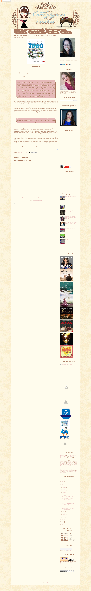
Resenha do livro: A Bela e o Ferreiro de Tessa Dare (67, 499)
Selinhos (74, 464)
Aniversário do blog (67, 464)
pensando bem (62, 472)
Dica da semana (74, 465)
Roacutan (20, 32)
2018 (63, 481)
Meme (75, 463)
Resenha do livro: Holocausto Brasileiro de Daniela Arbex (70, 211)
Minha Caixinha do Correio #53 (67, 496)
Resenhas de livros (34, 30)
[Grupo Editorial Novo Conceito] (67, 377)
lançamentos (63, 457)
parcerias (72, 456)
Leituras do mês (73, 460)
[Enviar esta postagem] (29, 152)
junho (64, 495)
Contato (65, 32)
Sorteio (70, 457)
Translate (69, 550)
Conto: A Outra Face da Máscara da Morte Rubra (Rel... (68, 504)
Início (18, 30)
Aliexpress (63, 463)
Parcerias (53, 32)
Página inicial (36, 197)
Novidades (63, 462)
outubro (64, 489)
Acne (61, 460)
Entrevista (62, 470)
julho (64, 493)
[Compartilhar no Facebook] (35, 152)
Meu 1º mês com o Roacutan (70, 205)
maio (64, 511)
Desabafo (68, 465)
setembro (64, 490)
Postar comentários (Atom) (37, 200)
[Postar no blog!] (32, 152)
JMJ (74, 470)
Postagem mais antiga (53, 197)
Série (61, 464)
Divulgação (66, 460)
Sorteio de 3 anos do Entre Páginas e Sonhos (70, 234)
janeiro (64, 517)
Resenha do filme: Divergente (70, 196)
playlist (76, 462)
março (64, 514)
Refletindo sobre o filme (66, 471)
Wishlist (75, 471)
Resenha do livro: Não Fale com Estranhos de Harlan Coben (71, 223)
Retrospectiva (71, 466)
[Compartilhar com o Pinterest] (36, 152)
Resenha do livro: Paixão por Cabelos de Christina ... (67, 506)
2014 (63, 521)
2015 (63, 519)
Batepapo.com (62, 465)
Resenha (19, 154)
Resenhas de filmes (56, 30)
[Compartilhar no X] (34, 152)
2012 (63, 524)
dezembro (64, 486)
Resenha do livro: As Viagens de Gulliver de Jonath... (68, 501)
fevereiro (64, 516)
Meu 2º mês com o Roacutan (70, 239)
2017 (63, 483)
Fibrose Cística (64, 466)
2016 (63, 484)
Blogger (48, 582)
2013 (63, 522)
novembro (64, 487)
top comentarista (69, 461)
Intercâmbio (71, 470)
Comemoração (69, 463)
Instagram (66, 470)
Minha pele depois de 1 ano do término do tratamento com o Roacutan (70, 217)
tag (75, 457)
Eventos (75, 461)
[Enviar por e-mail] (31, 152)
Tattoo (72, 471)
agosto (64, 492)
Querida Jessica (36, 32)
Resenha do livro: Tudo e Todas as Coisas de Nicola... (68, 509)
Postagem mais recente (19, 197)
